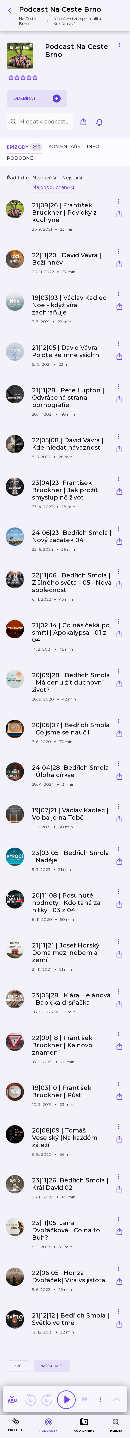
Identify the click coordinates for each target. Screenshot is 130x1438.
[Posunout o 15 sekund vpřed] (47, 1400)
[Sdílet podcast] (85, 121)
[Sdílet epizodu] (119, 215)
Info (93, 146)
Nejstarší (72, 178)
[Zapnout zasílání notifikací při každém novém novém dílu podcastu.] (99, 121)
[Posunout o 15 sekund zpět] (31, 1400)
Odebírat (24, 98)
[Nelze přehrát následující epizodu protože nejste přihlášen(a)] (86, 1400)
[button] (62, 15)
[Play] (66, 1399)
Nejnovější (44, 178)
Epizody (23, 147)
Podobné (20, 158)
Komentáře (64, 146)
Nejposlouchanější (53, 187)
